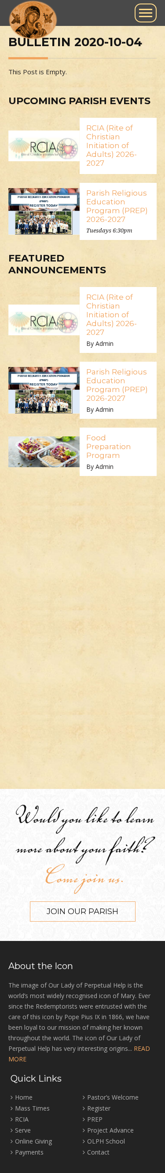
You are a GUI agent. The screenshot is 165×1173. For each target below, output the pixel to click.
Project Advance (110, 1130)
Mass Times (32, 1108)
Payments (29, 1152)
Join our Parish (82, 911)
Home (24, 1097)
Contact (98, 1152)
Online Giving (33, 1141)
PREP (95, 1119)
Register (98, 1108)
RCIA (22, 1119)
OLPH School (106, 1141)
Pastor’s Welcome (113, 1097)
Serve (23, 1130)
